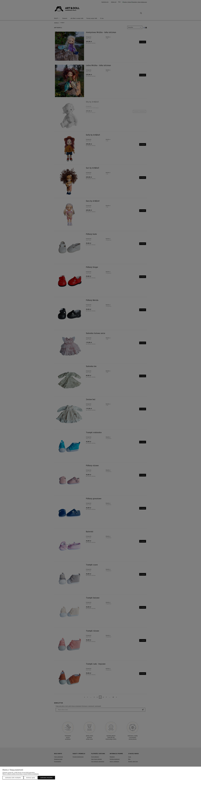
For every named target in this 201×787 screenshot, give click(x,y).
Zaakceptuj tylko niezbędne (13, 777)
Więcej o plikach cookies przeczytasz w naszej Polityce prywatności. (21, 774)
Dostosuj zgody (30, 777)
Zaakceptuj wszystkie (46, 777)
